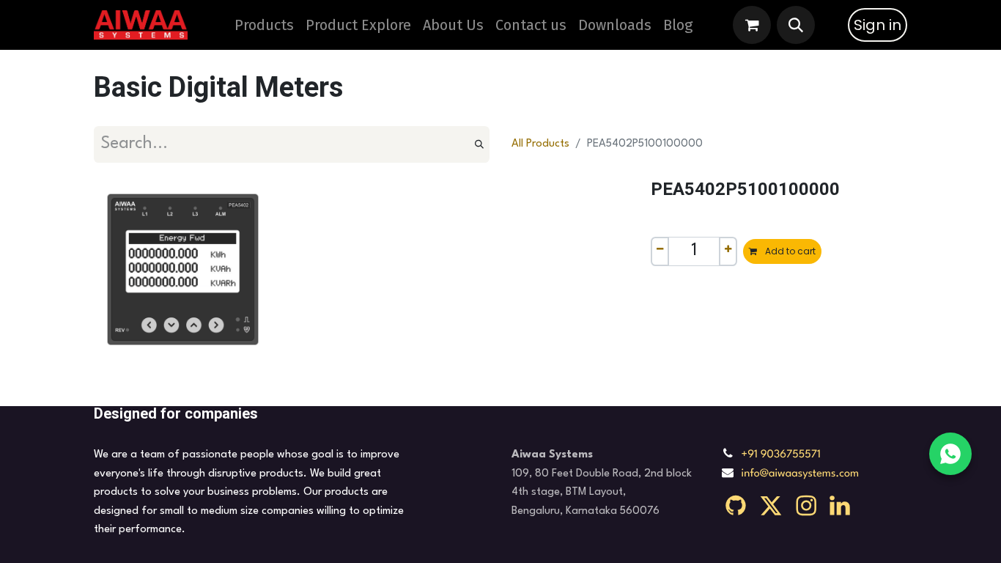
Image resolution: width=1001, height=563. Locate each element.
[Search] (479, 144)
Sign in (877, 25)
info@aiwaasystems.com (801, 473)
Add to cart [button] (789, 251)
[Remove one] (660, 251)
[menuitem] (358, 25)
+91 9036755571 (781, 454)
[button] (796, 25)
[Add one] (728, 251)
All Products (540, 144)
